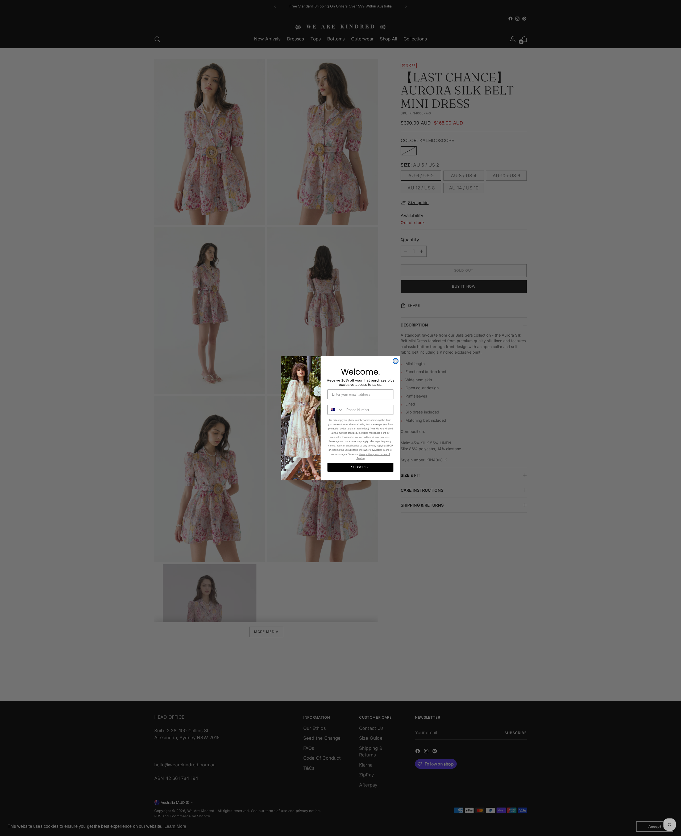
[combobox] (336, 410)
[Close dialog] (395, 361)
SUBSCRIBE (360, 467)
